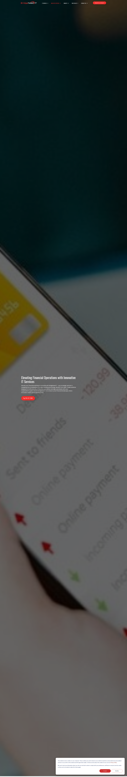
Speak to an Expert (99, 2)
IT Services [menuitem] (44, 3)
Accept (105, 770)
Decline (117, 770)
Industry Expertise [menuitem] (55, 3)
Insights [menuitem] (65, 3)
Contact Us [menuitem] (83, 3)
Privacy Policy (114, 762)
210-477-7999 (29, 398)
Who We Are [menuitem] (74, 3)
